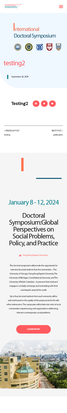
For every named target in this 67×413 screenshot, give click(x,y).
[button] (60, 6)
